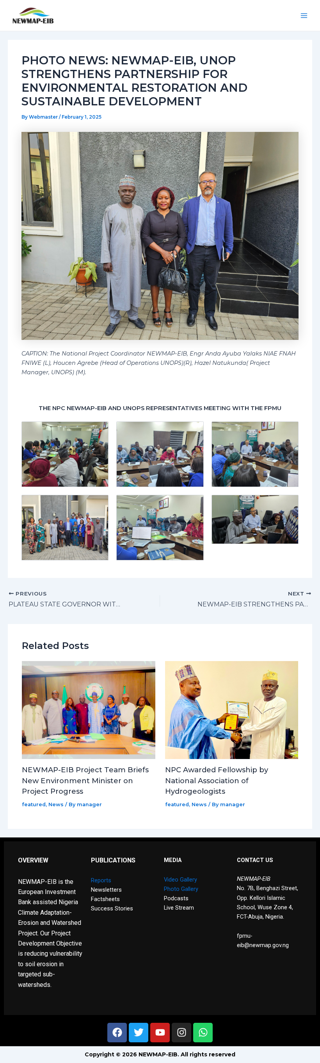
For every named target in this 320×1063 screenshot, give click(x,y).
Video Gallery (180, 879)
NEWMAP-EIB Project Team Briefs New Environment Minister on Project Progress (85, 780)
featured (34, 804)
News (56, 804)
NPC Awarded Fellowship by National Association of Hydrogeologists (216, 780)
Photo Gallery (181, 888)
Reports (101, 880)
